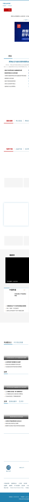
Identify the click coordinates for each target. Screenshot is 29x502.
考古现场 (19, 121)
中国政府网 (6, 483)
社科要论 (15, 10)
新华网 (25, 483)
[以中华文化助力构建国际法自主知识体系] (16, 389)
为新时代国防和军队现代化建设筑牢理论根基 (15, 75)
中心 (10, 10)
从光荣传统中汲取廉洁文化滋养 (13, 362)
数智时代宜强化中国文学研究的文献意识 (15, 425)
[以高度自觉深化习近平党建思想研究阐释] (16, 359)
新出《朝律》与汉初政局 (12, 308)
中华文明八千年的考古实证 (20, 294)
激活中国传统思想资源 (10, 81)
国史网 (23, 485)
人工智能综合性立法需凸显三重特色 (14, 394)
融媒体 (12, 255)
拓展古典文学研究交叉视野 (11, 423)
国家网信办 (14, 483)
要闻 (19, 20)
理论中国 (6, 487)
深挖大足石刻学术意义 (10, 83)
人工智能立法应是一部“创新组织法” (14, 391)
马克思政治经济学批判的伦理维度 (13, 366)
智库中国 (9, 149)
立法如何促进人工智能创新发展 (13, 396)
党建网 (5, 485)
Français (10, 5)
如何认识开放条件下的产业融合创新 (15, 310)
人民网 (20, 483)
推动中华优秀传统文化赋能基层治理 (13, 70)
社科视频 (22, 10)
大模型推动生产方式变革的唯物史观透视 (16, 306)
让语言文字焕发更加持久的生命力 (13, 421)
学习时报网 (17, 485)
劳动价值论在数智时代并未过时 (13, 364)
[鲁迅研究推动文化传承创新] (16, 418)
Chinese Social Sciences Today (17, 487)
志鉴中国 (19, 149)
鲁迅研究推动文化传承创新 (11, 73)
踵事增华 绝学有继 (9, 78)
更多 (24, 290)
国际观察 (9, 121)
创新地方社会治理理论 (10, 86)
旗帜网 (10, 485)
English (4, 5)
